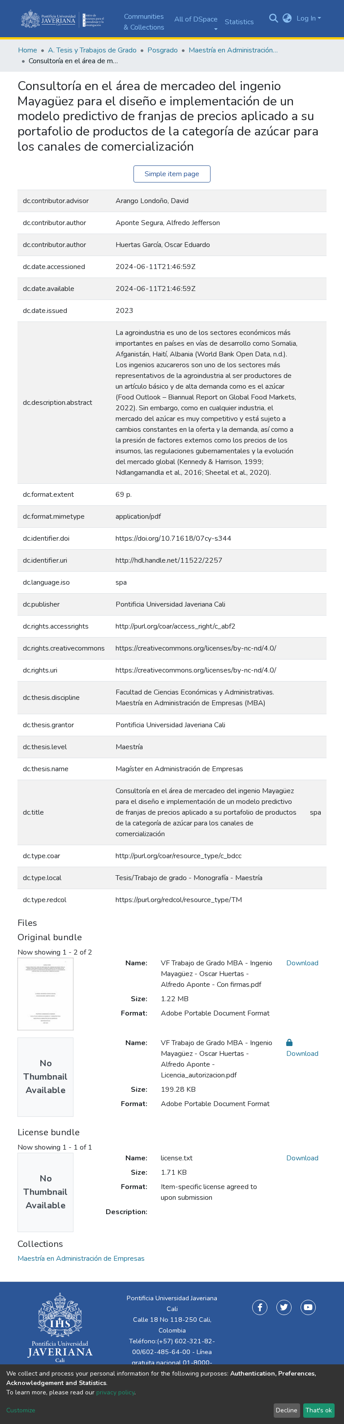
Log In (306, 18)
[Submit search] (274, 19)
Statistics (239, 22)
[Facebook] (259, 1307)
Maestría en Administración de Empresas (233, 50)
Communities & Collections (144, 22)
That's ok (318, 1410)
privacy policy (115, 1392)
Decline (286, 1410)
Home (27, 50)
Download (302, 963)
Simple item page (172, 174)
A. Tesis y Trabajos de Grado (92, 50)
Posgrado (162, 50)
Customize (20, 1410)
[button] (287, 18)
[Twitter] (284, 1307)
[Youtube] (308, 1307)
